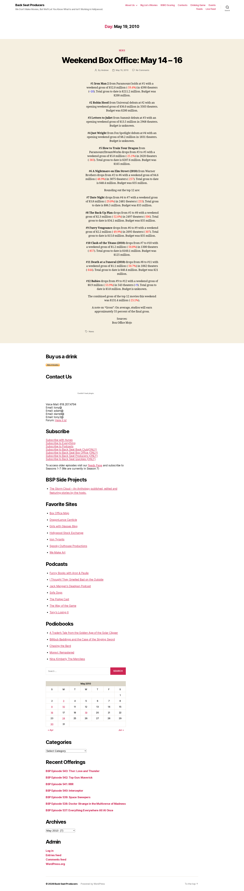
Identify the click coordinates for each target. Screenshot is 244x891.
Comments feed (56, 859)
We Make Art (57, 552)
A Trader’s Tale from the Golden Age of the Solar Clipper (84, 632)
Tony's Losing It (59, 612)
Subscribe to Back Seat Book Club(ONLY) (71, 449)
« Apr (51, 730)
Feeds (199, 9)
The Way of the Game (63, 605)
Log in (49, 850)
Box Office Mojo (59, 513)
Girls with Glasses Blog (64, 526)
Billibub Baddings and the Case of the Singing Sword (82, 639)
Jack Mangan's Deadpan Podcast (70, 586)
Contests (182, 5)
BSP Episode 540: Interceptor (64, 790)
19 (86, 712)
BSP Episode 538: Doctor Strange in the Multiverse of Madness (86, 803)
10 (63, 706)
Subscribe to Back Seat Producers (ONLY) (72, 455)
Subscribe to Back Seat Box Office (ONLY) (72, 452)
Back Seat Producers (29, 5)
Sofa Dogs (56, 592)
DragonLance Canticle (63, 519)
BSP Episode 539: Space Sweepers (68, 797)
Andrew (105, 70)
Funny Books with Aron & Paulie (69, 573)
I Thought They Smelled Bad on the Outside (76, 579)
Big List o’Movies (149, 5)
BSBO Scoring (168, 5)
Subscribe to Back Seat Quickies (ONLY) (71, 459)
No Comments (142, 70)
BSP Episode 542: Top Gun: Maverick (69, 777)
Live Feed (211, 9)
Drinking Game (197, 5)
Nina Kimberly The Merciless (67, 659)
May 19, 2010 (122, 70)
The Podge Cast (59, 599)
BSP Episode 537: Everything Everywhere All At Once (79, 810)
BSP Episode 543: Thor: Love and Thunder (73, 771)
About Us (130, 5)
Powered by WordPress (93, 883)
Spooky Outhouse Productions (68, 546)
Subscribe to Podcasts (59, 446)
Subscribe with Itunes (59, 440)
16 (52, 712)
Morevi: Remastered (62, 652)
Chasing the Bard (60, 645)
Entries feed (53, 855)
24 (63, 718)
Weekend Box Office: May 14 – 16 (122, 60)
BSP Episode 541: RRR (59, 784)
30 (51, 724)
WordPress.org (55, 864)
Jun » (121, 730)
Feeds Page (95, 465)
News (122, 50)
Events (212, 5)
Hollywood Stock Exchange (66, 532)
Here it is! (61, 420)
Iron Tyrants (57, 539)
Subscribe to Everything (60, 443)
